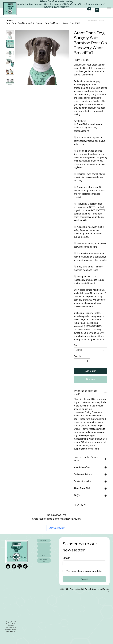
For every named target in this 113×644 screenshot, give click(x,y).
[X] (19, 566)
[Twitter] (85, 505)
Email (66, 558)
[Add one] (87, 361)
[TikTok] (25, 566)
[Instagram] (8, 566)
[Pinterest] (81, 505)
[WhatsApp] (75, 505)
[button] (97, 9)
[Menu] (109, 8)
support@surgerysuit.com (86, 449)
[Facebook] (78, 505)
